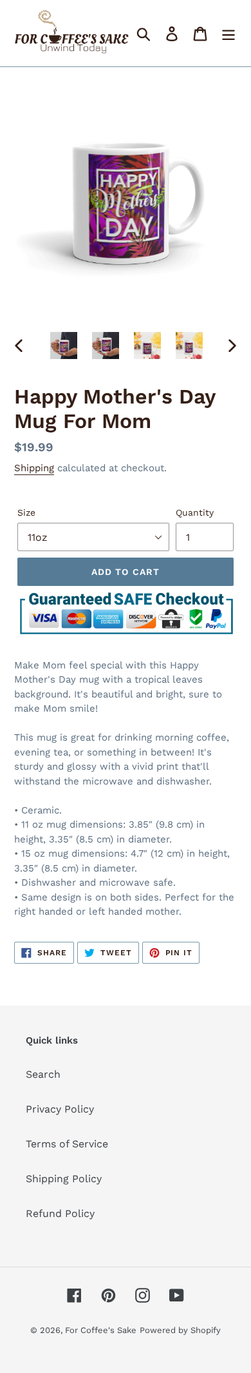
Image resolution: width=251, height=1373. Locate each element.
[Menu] (228, 33)
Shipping (34, 468)
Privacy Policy (60, 1109)
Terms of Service (67, 1144)
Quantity (195, 512)
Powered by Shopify (180, 1330)
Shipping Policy (64, 1179)
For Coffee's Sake (100, 1330)
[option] (64, 345)
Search (43, 1074)
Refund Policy (60, 1213)
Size (26, 512)
